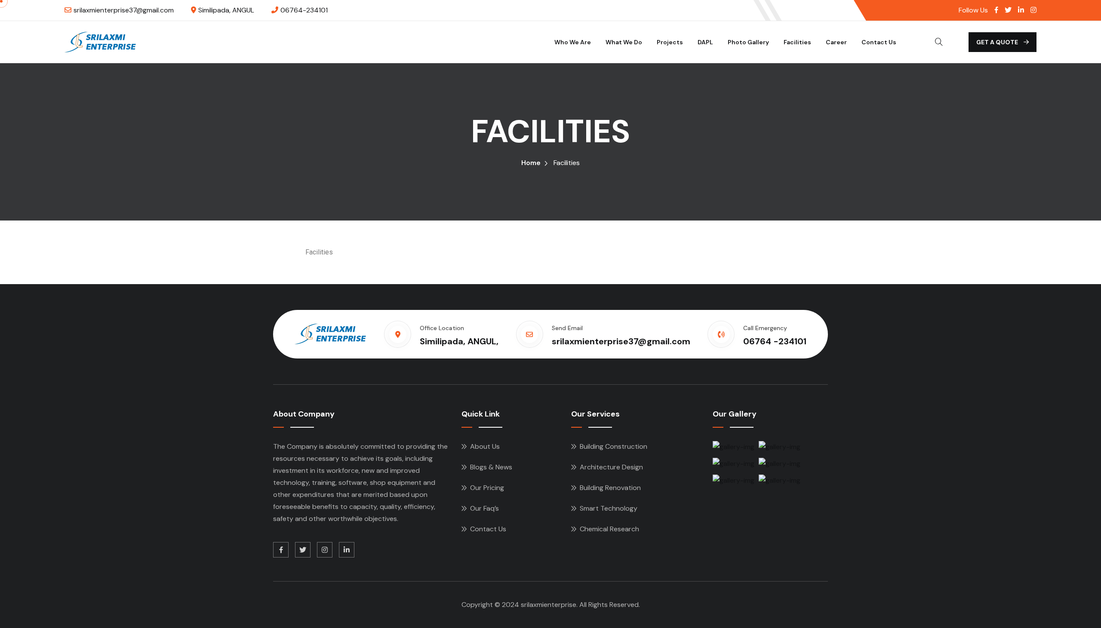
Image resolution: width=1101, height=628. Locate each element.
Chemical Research (609, 528)
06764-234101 (304, 10)
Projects (670, 42)
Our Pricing (487, 487)
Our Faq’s (484, 508)
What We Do (624, 42)
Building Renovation (610, 487)
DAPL (705, 42)
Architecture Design (611, 467)
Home (531, 162)
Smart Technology (608, 508)
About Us (485, 446)
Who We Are (572, 42)
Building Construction (613, 446)
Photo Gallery (748, 42)
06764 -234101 (774, 341)
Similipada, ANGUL (226, 10)
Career (836, 42)
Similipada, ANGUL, (459, 341)
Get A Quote (997, 42)
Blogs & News (491, 467)
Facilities (797, 42)
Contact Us (878, 42)
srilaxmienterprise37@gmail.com (124, 10)
